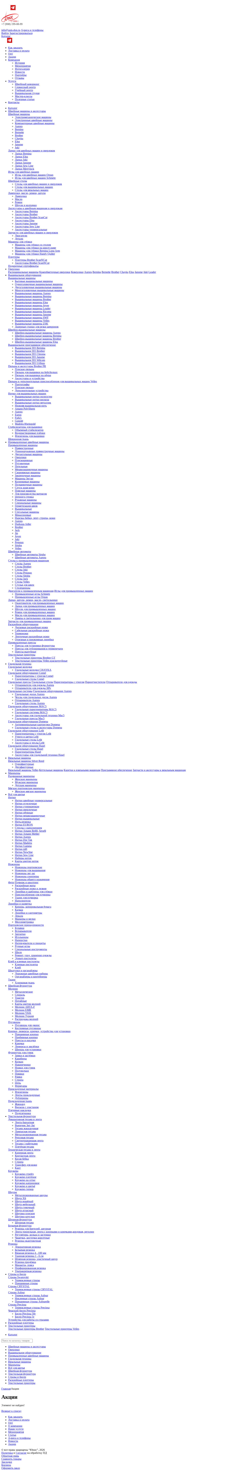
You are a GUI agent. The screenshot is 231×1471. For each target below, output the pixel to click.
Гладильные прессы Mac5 (29, 718)
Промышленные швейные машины (28, 442)
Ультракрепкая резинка (28, 1271)
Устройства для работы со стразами (28, 1319)
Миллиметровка (24, 921)
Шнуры (12, 1192)
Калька (19, 909)
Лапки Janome (23, 162)
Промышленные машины (23, 445)
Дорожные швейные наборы (31, 973)
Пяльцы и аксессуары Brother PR (27, 366)
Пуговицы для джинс (27, 1025)
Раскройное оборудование (23, 624)
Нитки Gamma (23, 846)
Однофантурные (24, 764)
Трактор (19, 997)
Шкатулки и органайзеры (23, 970)
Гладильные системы (20, 691)
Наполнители (23, 900)
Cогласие (21, 1452)
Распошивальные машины (23, 272)
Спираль (20, 994)
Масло (18, 199)
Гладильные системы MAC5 (31, 712)
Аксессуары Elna (24, 220)
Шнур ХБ (20, 1198)
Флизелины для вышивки (29, 436)
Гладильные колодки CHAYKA (33, 669)
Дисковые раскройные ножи (31, 627)
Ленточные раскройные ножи (32, 636)
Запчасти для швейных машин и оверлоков (33, 232)
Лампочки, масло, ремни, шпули (27, 193)
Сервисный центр (25, 87)
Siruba (18, 545)
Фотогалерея (22, 68)
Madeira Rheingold (25, 423)
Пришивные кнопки (27, 1034)
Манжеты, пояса (24, 1265)
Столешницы (22, 587)
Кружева (13, 1171)
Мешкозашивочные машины (31, 469)
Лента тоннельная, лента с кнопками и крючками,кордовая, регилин (54, 1231)
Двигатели (21, 235)
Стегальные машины (27, 512)
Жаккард (20, 1104)
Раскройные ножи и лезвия (30, 888)
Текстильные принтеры (21, 654)
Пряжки (19, 1073)
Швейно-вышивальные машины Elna (36, 341)
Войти (5, 33)
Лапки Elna (21, 156)
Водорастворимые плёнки (30, 433)
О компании (15, 1425)
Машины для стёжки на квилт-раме (35, 247)
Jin (16, 533)
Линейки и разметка (20, 903)
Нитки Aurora (23, 836)
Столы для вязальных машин (31, 190)
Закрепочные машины (28, 475)
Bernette (19, 132)
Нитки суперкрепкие (27, 806)
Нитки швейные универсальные (33, 800)
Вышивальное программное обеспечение (32, 344)
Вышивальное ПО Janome (30, 357)
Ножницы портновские (28, 867)
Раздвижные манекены (21, 776)
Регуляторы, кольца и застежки (33, 1234)
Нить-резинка (23, 821)
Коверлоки (77, 272)
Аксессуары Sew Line (27, 226)
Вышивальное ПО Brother (30, 351)
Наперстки (21, 940)
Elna (17, 141)
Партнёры (21, 75)
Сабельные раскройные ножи (32, 630)
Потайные (21, 1000)
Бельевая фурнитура (19, 1225)
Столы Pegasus (23, 572)
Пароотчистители (95, 682)
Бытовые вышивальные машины (34, 281)
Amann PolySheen (25, 408)
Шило (18, 952)
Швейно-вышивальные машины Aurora (38, 332)
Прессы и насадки (25, 1040)
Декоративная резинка (28, 1246)
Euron (18, 414)
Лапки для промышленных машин (35, 606)
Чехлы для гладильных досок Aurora (36, 697)
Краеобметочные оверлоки (54, 272)
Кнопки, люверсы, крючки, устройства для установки (39, 1031)
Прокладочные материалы (23, 1089)
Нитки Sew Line (24, 855)
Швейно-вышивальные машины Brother (38, 338)
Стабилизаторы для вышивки (25, 426)
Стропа (19, 1079)
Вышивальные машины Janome (33, 314)
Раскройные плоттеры (21, 1322)
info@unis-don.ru (10, 30)
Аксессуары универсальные (31, 229)
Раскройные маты (25, 885)
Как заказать (15, 47)
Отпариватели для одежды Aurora (34, 685)
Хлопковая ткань (24, 982)
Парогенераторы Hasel (28, 751)
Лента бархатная (24, 1122)
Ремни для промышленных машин (35, 612)
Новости (20, 72)
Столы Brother (23, 566)
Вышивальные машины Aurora (33, 293)
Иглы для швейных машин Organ (34, 174)
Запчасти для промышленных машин (29, 621)
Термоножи (21, 633)
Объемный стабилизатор (29, 430)
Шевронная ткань (18, 439)
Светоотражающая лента (29, 1140)
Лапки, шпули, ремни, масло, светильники (32, 600)
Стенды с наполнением (28, 827)
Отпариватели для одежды (121, 682)
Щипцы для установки (28, 1049)
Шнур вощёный (24, 1201)
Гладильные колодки (20, 666)
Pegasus (19, 542)
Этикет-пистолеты (25, 958)
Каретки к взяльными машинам (82, 770)
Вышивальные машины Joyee (32, 305)
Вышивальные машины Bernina (33, 296)
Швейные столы (17, 181)
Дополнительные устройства (31, 390)
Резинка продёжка (25, 1262)
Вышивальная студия (27, 93)
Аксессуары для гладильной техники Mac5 (39, 715)
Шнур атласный (24, 1210)
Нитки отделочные (26, 803)
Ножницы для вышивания (30, 870)
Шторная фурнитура (20, 1219)
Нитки (12, 797)
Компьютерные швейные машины (34, 123)
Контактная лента (25, 1155)
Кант (18, 1167)
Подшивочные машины (28, 484)
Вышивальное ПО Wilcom (30, 360)
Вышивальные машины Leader (32, 308)
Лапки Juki (21, 159)
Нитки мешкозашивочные (30, 815)
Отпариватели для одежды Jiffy (33, 688)
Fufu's (18, 417)
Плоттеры (14, 256)
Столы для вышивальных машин (34, 187)
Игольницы (21, 937)
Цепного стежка (24, 496)
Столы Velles (22, 581)
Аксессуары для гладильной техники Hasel (39, 754)
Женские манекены (26, 779)
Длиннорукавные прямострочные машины (39, 451)
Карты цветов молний (28, 1003)
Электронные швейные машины (33, 120)
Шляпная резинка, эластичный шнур (36, 1259)
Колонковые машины (27, 481)
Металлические (24, 991)
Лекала (19, 915)
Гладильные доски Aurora (29, 694)
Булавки (19, 928)
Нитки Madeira (23, 843)
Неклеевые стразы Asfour (29, 1298)
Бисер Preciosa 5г (24, 1316)
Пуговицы (14, 1022)
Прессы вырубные (25, 651)
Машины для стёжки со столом (33, 244)
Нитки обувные (24, 812)
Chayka (19, 138)
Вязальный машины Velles (23, 770)
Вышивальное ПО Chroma (30, 354)
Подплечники (23, 1113)
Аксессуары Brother (26, 214)
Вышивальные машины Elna (31, 302)
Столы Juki (21, 569)
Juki (17, 147)
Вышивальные (23, 508)
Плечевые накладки (19, 1110)
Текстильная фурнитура (22, 1116)
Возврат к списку (11, 1411)
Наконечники (23, 1064)
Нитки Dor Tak (23, 839)
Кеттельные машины (51, 770)
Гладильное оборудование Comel (27, 672)
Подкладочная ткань (20, 1101)
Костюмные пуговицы (28, 1028)
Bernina (19, 129)
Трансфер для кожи (26, 1164)
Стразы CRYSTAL (19, 1286)
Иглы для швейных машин (23, 171)
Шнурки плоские (25, 1213)
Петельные (21, 466)
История (20, 62)
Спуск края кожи (24, 487)
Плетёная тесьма (24, 1146)
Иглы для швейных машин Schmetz (35, 177)
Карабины (21, 1058)
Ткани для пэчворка (26, 897)
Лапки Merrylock (24, 168)
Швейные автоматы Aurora (30, 557)
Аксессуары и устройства (29, 378)
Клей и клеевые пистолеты (23, 961)
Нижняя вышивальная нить (31, 405)
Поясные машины (25, 490)
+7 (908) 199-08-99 (11, 24)
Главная (5, 1388)
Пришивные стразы (26, 1283)
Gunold (19, 420)
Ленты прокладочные (27, 1095)
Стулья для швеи (24, 584)
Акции (12, 56)
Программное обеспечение (116, 770)
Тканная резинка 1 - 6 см (29, 1256)
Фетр (11, 882)
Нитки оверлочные (26, 809)
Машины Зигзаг (24, 478)
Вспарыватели (23, 931)
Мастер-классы (23, 96)
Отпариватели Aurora (27, 700)
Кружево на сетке (25, 1180)
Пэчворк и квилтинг (27, 882)
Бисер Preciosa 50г (25, 1313)
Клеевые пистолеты (26, 964)
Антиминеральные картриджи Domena (37, 724)
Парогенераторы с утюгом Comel (34, 676)
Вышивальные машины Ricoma (33, 311)
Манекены (14, 773)
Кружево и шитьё (25, 1186)
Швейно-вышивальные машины (26, 329)
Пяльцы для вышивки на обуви (33, 375)
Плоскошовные (24, 460)
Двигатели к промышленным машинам (31, 590)
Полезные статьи (24, 99)
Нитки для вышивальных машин (27, 393)
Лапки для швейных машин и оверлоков (31, 150)
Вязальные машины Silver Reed (26, 761)
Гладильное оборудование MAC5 (27, 706)
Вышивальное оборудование (24, 275)
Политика (7, 1452)
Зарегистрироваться (20, 33)
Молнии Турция (24, 1016)
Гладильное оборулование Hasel (26, 745)
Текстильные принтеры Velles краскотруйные (41, 660)
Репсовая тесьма (24, 1137)
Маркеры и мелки (25, 918)
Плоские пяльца (24, 387)
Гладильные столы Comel (29, 679)
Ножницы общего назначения (32, 879)
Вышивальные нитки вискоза (32, 399)
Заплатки (20, 934)
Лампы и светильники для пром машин (38, 618)
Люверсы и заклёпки (27, 1046)
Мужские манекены (26, 782)
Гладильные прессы (19, 682)
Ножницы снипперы (27, 876)
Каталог (6, 36)
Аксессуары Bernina (26, 211)
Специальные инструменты (31, 949)
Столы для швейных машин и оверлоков (38, 184)
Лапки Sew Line (24, 165)
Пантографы (22, 384)
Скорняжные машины (27, 472)
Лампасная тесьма (25, 1131)
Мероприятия (23, 65)
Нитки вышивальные (27, 818)
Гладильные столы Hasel (29, 748)
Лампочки (21, 196)
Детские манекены (26, 785)
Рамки (18, 1076)
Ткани (11, 979)
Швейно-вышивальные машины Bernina (38, 335)
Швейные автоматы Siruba (30, 554)
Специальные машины (28, 502)
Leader (152, 272)
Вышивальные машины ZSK (31, 323)
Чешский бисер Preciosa (22, 1310)
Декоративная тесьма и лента (25, 1119)
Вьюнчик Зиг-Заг (25, 1125)
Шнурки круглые (25, 1216)
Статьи (12, 1435)
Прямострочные (24, 448)
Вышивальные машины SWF (32, 317)
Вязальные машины (19, 758)
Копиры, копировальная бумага (33, 906)
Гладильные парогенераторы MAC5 (35, 709)
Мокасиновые (23, 515)
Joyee (18, 536)
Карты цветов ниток (27, 861)
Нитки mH (21, 849)
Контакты (13, 102)
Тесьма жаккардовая (26, 1128)
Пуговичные (22, 463)
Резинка (12, 1243)
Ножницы (14, 864)
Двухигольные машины (28, 454)
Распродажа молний (26, 1019)
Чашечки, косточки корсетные (32, 1237)
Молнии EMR (23, 1010)
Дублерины (21, 1098)
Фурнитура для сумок (20, 1052)
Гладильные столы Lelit (28, 739)
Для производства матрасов (31, 493)
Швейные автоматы (19, 551)
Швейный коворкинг (27, 84)
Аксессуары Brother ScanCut (31, 217)
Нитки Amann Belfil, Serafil (30, 830)
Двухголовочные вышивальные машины (38, 287)
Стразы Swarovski (18, 1277)
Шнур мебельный (25, 1204)
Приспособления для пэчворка (32, 894)
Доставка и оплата (18, 50)
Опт (10, 53)
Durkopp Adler (23, 524)
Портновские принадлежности (26, 925)
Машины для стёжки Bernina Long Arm (37, 250)
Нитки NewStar (24, 852)
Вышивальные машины (22, 278)
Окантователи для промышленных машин (39, 603)
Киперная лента (24, 1152)
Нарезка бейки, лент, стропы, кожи (35, 518)
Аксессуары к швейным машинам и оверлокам (35, 208)
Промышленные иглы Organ (31, 597)
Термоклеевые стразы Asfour (31, 1295)
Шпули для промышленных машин (35, 609)
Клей (18, 967)
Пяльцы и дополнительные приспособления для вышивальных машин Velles (52, 381)
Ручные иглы (22, 946)
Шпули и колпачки (26, 205)
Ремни (18, 202)
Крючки (19, 1043)
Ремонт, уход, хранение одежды (33, 955)
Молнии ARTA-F (25, 1007)
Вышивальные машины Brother (33, 299)
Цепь (18, 1082)
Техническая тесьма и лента (24, 1149)
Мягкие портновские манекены (26, 788)
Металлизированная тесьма (31, 1134)
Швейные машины (19, 114)
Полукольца (22, 1070)
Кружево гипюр (24, 1189)
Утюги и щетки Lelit (26, 736)
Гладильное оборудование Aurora (52, 691)
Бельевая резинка (25, 1249)
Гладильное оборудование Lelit (26, 730)
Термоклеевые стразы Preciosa (32, 1307)
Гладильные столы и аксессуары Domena (38, 727)
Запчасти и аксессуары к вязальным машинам (159, 770)
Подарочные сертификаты (23, 266)
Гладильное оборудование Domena (28, 721)
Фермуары (21, 1085)
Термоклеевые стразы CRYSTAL (34, 1289)
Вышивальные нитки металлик (33, 402)
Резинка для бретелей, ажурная (33, 1228)
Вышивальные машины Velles (32, 320)
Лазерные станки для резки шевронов (37, 326)
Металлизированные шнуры (31, 1195)
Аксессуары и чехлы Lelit (29, 742)
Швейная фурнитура (20, 985)
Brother (19, 135)
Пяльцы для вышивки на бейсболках (36, 372)
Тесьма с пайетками (26, 1143)
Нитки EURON (24, 824)
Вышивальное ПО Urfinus (30, 363)
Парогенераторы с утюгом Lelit (33, 733)
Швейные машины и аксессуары (27, 111)
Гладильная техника (19, 663)
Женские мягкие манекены (30, 791)
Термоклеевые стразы (27, 1280)
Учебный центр (24, 90)
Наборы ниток (23, 858)
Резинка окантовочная (28, 1240)
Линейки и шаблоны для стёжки (33, 891)
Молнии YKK (23, 1013)
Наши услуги (16, 1428)
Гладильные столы (42, 682)
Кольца (19, 1061)
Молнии (13, 988)
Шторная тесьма (24, 1222)
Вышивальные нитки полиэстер (33, 396)
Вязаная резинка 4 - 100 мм (30, 1253)
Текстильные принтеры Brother (26, 1328)
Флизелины (21, 1092)
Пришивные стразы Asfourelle (32, 1301)
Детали (19, 238)
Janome (19, 144)
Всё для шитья (16, 794)
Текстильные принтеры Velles (62, 1328)
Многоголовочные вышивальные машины (39, 290)
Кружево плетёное (25, 1177)
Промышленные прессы (22, 642)
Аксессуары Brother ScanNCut (32, 263)
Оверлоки (14, 269)
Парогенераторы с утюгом (69, 682)
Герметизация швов (26, 505)
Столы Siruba (22, 575)
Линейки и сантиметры (28, 912)
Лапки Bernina (23, 153)
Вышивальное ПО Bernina (30, 348)
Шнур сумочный (24, 1207)
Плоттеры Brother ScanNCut (31, 259)
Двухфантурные (24, 767)
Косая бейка (22, 1158)
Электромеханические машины (33, 117)
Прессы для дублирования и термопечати (39, 648)
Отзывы (19, 78)
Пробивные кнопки (26, 1037)
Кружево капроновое (27, 1183)
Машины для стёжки (20, 241)
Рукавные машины (26, 499)
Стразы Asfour (16, 1292)
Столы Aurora (23, 563)
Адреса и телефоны (32, 30)
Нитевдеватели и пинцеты (30, 943)
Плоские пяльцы (24, 369)
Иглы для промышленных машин (73, 590)
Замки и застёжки (25, 1055)
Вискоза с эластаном (27, 1107)
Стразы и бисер (17, 1274)
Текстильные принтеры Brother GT (35, 657)
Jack (17, 530)
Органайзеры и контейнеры (31, 976)
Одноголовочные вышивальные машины (39, 284)
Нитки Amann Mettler (27, 833)
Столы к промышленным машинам (28, 560)
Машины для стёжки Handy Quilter (35, 253)
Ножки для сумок (25, 1067)
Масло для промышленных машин (35, 615)
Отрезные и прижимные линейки (34, 639)
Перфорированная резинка (30, 1268)
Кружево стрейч (24, 1174)
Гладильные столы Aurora (30, 703)
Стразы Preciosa (17, 1304)
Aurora (18, 126)
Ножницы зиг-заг (25, 873)
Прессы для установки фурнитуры (35, 645)
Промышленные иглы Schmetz (32, 594)
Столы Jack (21, 578)
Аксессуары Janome (26, 223)
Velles (18, 548)
